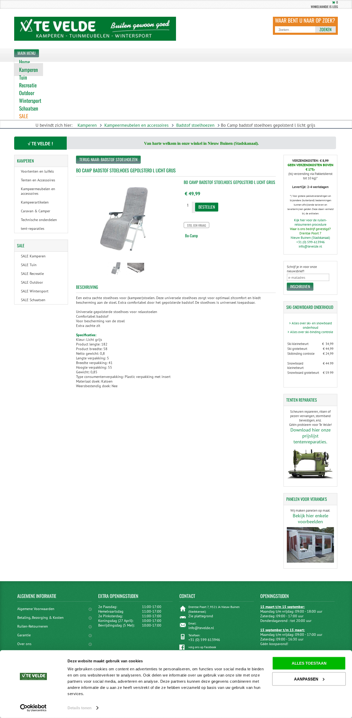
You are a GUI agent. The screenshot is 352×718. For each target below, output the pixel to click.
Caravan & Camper (35, 211)
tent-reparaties (32, 228)
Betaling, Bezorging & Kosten (40, 617)
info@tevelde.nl (310, 246)
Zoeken (325, 29)
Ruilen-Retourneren (32, 626)
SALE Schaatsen (33, 300)
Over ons (24, 643)
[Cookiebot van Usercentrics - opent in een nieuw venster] (33, 708)
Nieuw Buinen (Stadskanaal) (310, 237)
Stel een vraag (196, 225)
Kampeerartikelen (35, 202)
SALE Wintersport (34, 291)
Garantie (24, 635)
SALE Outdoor (32, 282)
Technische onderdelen (39, 219)
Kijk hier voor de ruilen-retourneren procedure (310, 222)
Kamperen (87, 125)
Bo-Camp (191, 235)
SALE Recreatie (32, 273)
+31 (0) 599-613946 (310, 242)
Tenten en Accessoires (38, 180)
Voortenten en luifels (37, 171)
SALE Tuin (29, 265)
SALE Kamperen (33, 256)
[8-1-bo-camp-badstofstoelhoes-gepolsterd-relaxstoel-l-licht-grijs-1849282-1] (135, 276)
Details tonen (79, 708)
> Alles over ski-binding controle (310, 332)
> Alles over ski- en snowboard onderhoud (310, 325)
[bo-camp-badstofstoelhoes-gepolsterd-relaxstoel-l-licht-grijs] (116, 276)
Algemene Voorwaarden (35, 608)
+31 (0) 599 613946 (204, 639)
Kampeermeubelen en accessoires (136, 125)
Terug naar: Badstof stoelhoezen (108, 159)
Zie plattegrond (200, 616)
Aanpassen (306, 679)
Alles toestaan (309, 663)
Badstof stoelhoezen (195, 125)
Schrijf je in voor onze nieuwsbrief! (302, 269)
